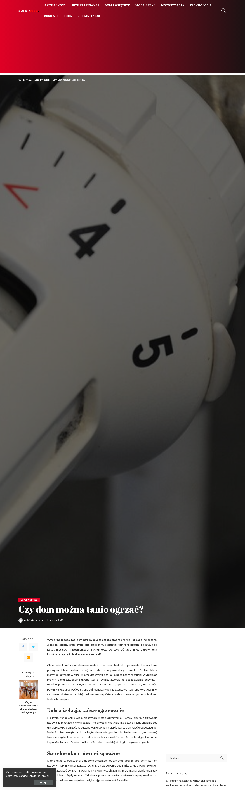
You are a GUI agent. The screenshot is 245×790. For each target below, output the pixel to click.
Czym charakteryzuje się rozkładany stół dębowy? (28, 707)
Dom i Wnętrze (29, 600)
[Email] (28, 657)
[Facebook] (23, 647)
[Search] (224, 11)
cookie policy (42, 776)
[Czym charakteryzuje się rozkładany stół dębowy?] (28, 689)
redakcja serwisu (34, 620)
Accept (43, 782)
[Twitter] (33, 647)
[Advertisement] (122, 48)
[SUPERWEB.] (28, 10)
